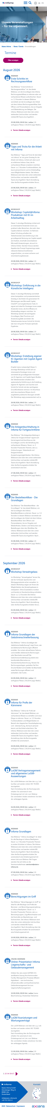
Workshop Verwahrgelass (24, 571)
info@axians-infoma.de (9, 1098)
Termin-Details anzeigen (21, 130)
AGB (3, 1106)
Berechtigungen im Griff (23, 896)
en (43, 3)
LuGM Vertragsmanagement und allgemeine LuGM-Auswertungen (25, 773)
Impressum (21, 1106)
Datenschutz (10, 1106)
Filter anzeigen (13, 60)
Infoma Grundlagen (21, 831)
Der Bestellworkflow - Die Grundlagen (24, 499)
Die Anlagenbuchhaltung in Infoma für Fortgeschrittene (25, 428)
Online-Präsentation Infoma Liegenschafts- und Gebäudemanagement (25, 964)
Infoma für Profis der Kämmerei (21, 704)
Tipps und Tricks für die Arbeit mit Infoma (26, 148)
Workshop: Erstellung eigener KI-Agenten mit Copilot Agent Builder (26, 358)
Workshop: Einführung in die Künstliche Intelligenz (25, 287)
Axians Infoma (6, 46)
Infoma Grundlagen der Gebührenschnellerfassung (25, 636)
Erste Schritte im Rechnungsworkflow (21, 80)
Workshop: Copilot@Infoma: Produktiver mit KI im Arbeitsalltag (25, 214)
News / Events (18, 46)
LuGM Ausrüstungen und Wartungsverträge (24, 1019)
